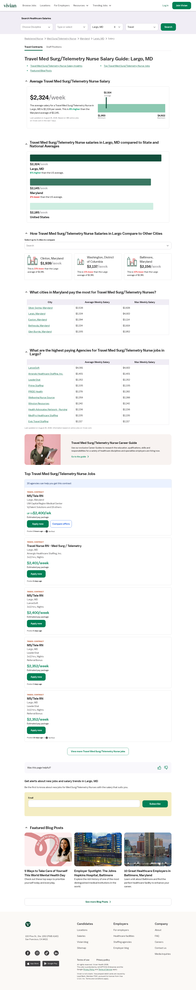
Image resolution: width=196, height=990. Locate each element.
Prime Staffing (35, 385)
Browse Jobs (29, 5)
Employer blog (121, 948)
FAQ (157, 936)
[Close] (142, 17)
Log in (165, 5)
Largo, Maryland (36, 313)
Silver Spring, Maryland (40, 307)
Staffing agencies (122, 942)
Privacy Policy (88, 969)
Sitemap (81, 948)
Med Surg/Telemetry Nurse (61, 38)
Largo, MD (98, 38)
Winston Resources (38, 403)
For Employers (62, 5)
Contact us (160, 948)
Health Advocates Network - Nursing (47, 409)
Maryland (85, 38)
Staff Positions (54, 46)
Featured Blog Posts (41, 70)
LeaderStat (34, 379)
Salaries (81, 936)
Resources (79, 5)
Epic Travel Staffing (38, 421)
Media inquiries (163, 954)
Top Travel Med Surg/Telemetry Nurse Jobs (127, 65)
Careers (159, 942)
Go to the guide (78, 456)
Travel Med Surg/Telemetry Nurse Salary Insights (56, 65)
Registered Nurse (33, 38)
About (158, 930)
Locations (45, 5)
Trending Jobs (100, 5)
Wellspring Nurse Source (41, 397)
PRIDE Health (35, 391)
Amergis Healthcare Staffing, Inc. (45, 373)
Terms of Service (105, 969)
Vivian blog (82, 942)
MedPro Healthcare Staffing (43, 415)
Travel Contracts (33, 46)
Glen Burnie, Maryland (40, 331)
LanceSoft (34, 367)
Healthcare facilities (123, 936)
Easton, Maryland (37, 319)
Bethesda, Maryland (39, 325)
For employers (121, 930)
